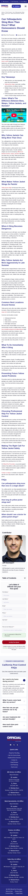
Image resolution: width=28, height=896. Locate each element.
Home (3, 12)
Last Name (5, 599)
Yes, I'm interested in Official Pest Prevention (13, 635)
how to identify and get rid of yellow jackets (12, 329)
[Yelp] (17, 744)
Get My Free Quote (14, 642)
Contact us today (6, 472)
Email (4, 606)
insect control (5, 61)
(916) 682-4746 (14, 814)
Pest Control (9, 12)
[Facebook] (10, 744)
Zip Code (5, 619)
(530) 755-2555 (14, 872)
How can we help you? (8, 626)
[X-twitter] (14, 744)
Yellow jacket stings (10, 84)
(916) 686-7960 (14, 785)
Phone (4, 612)
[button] (25, 6)
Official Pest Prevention (9, 464)
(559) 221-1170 (14, 843)
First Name (5, 592)
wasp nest (4, 312)
